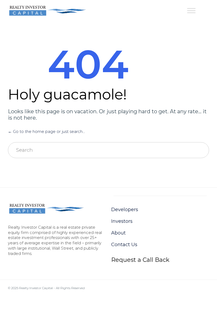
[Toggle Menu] (191, 10)
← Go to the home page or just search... (46, 131)
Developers (124, 209)
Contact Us (124, 244)
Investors (122, 221)
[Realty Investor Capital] (47, 11)
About (118, 233)
